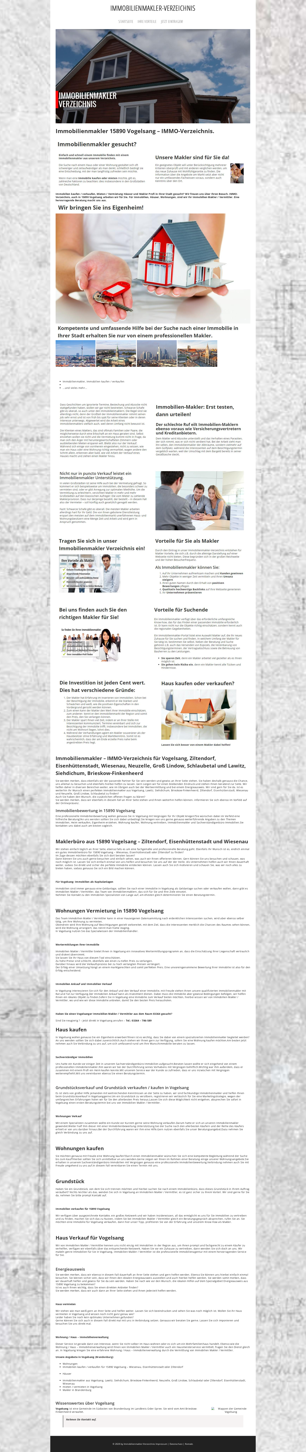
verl (149, 964)
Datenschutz (176, 1443)
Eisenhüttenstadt (224, 790)
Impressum (161, 1443)
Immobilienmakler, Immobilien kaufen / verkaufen (93, 381)
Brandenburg (104, 1357)
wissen (198, 997)
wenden (95, 819)
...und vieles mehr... (75, 388)
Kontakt (189, 1443)
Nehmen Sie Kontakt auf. (81, 1419)
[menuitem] (128, 22)
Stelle (181, 862)
